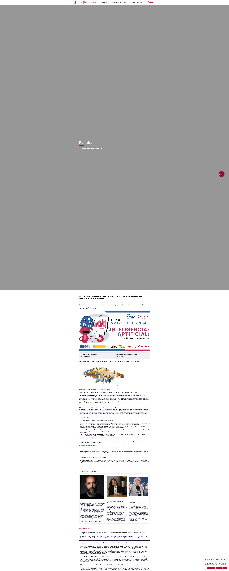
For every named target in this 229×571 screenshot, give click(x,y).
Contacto (221, 174)
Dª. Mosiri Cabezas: (100, 564)
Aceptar (224, 568)
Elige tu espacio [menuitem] (116, 2)
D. (91, 556)
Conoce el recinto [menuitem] (104, 2)
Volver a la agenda (144, 293)
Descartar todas (219, 568)
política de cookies (222, 565)
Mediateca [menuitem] (127, 2)
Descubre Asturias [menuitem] (137, 2)
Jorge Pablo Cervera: (97, 556)
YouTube (93, 509)
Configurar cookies (211, 568)
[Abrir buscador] (145, 2)
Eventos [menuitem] (94, 2)
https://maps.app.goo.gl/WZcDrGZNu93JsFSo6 (99, 389)
